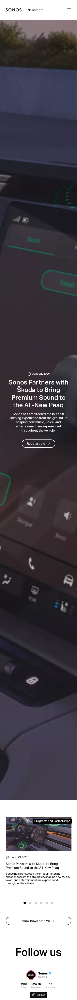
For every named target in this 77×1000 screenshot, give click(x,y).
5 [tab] (47, 903)
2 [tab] (30, 903)
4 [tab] (41, 903)
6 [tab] (52, 903)
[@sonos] (31, 975)
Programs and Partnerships (52, 821)
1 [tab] (24, 903)
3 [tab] (36, 903)
